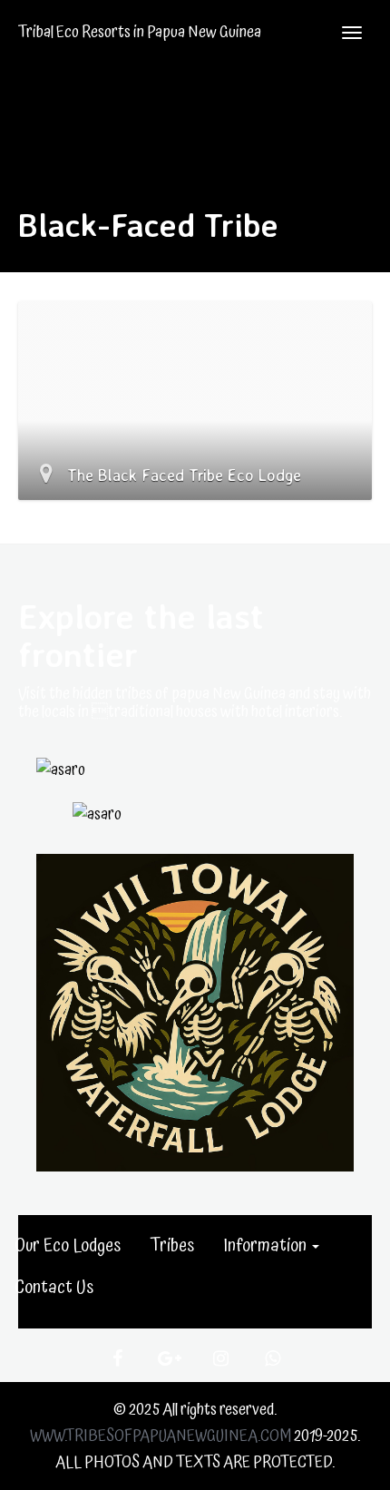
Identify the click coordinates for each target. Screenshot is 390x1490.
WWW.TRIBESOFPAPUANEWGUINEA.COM (160, 1436)
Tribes (172, 1245)
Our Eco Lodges (68, 1245)
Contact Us (54, 1287)
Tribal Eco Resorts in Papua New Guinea (139, 32)
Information (266, 1245)
